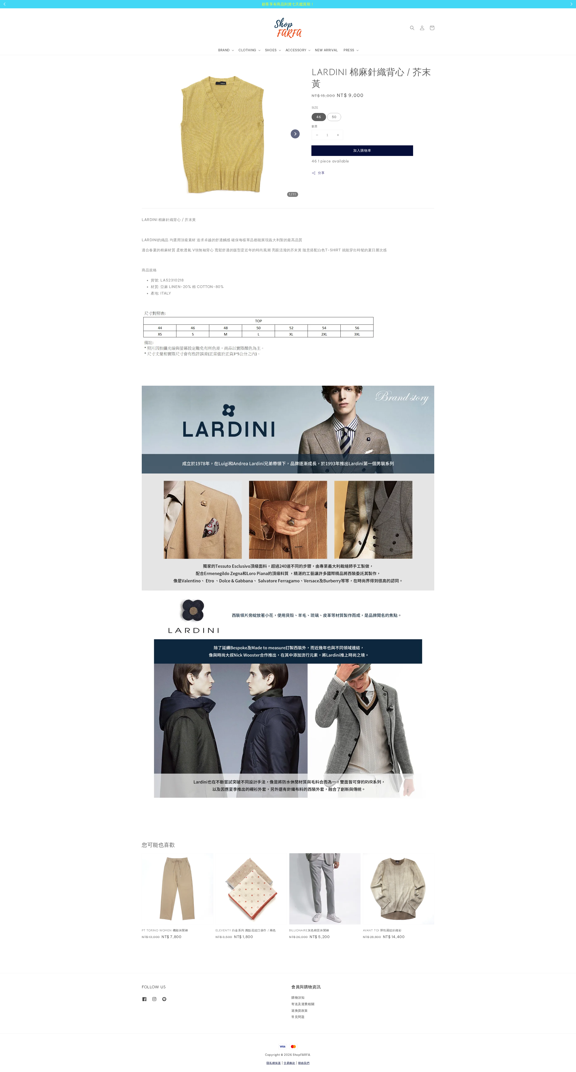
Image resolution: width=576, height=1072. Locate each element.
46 (318, 117)
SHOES (271, 50)
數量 (315, 126)
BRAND (224, 50)
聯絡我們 (304, 1063)
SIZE (315, 107)
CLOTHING (247, 50)
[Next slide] (295, 133)
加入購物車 (362, 150)
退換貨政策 (299, 1011)
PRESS (349, 50)
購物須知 (297, 997)
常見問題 (297, 1017)
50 (334, 117)
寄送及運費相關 (302, 1004)
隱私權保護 (273, 1063)
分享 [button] (321, 173)
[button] (412, 28)
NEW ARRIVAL (326, 50)
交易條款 (289, 1063)
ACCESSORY (296, 50)
